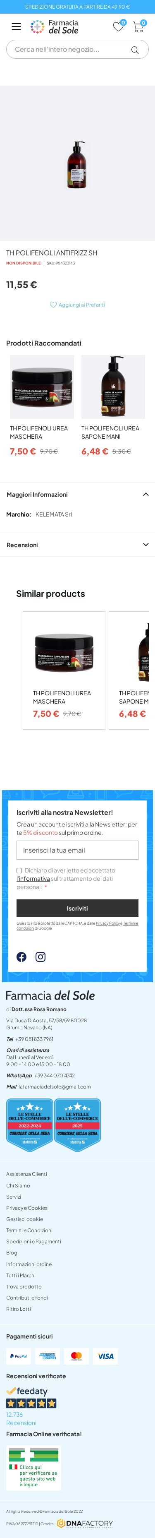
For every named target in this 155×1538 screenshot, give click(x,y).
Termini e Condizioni (29, 1230)
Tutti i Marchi (21, 1275)
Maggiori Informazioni (37, 494)
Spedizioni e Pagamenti (33, 1241)
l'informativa (33, 878)
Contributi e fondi (27, 1298)
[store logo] (67, 27)
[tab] (77, 494)
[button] (138, 50)
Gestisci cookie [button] (24, 1219)
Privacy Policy (108, 923)
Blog (11, 1253)
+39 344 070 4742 (54, 1075)
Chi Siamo (18, 1185)
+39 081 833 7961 (34, 1039)
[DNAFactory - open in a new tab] (85, 1524)
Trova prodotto (24, 1286)
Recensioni (22, 544)
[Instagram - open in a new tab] (36, 959)
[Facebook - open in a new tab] (21, 959)
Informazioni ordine (29, 1264)
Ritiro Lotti (18, 1309)
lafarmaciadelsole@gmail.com (55, 1087)
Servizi (13, 1197)
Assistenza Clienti (26, 1174)
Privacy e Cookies (27, 1208)
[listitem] (64, 670)
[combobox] (77, 49)
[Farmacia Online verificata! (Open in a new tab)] (33, 1488)
